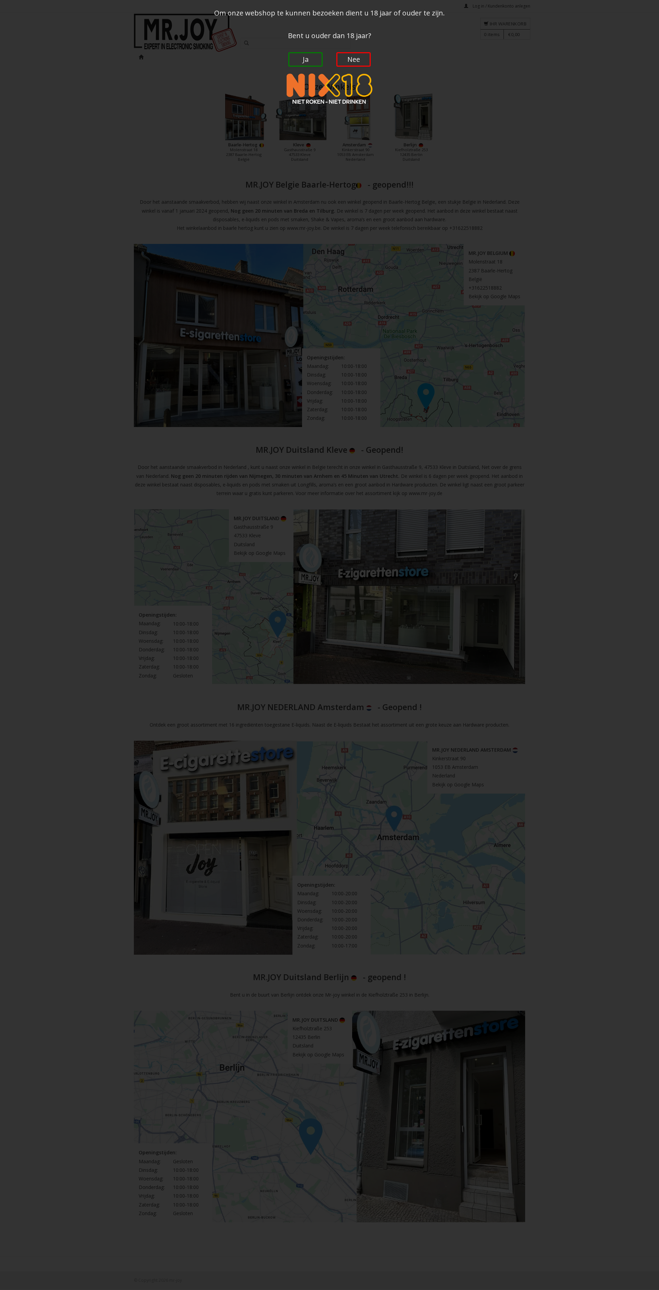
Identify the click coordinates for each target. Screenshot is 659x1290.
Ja (306, 59)
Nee (353, 59)
